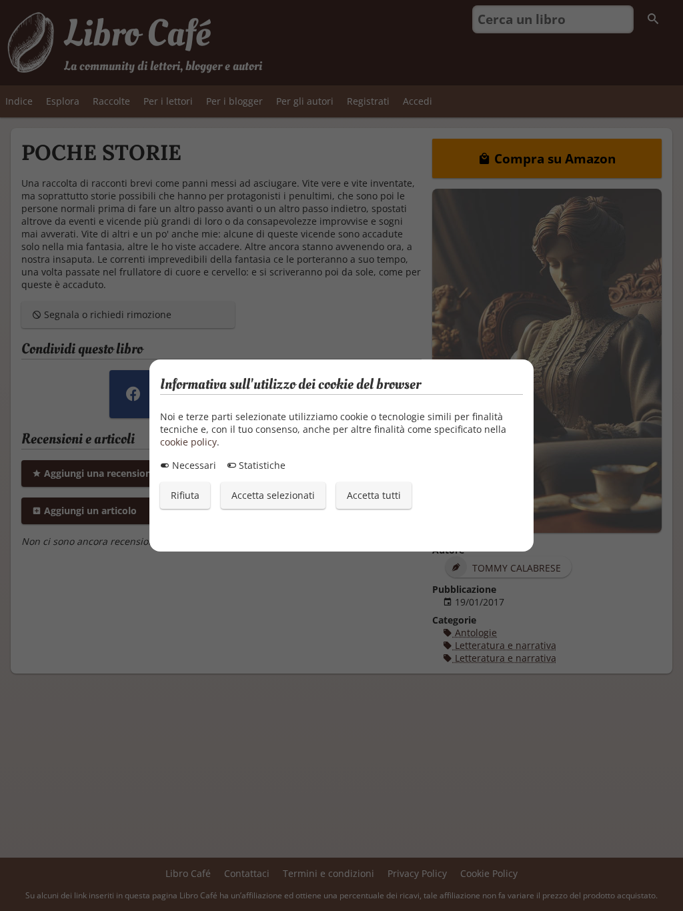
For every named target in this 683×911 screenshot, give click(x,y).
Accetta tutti (374, 495)
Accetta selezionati (273, 495)
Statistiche (260, 465)
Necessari (192, 465)
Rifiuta (185, 495)
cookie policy (188, 441)
